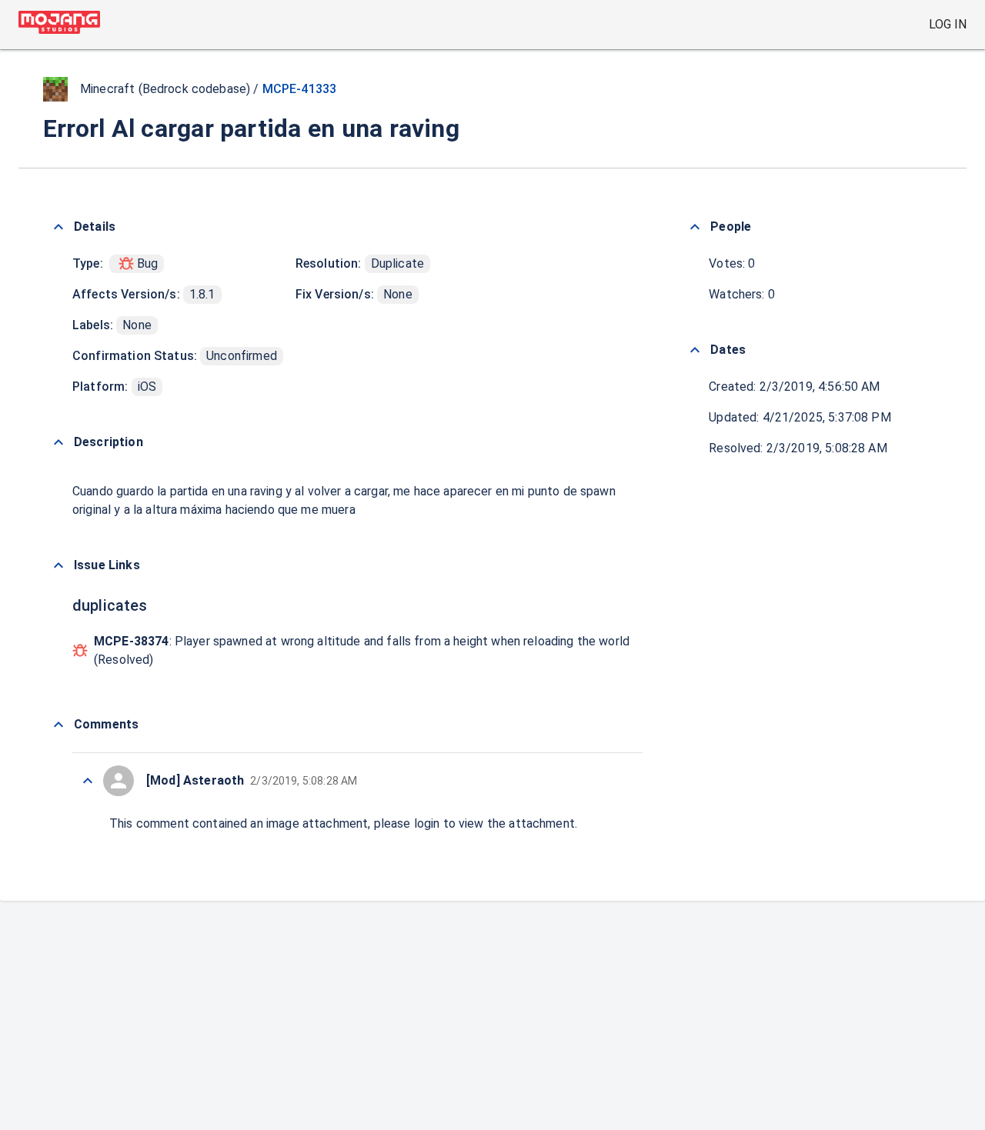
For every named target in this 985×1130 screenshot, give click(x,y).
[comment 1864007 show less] (87, 780)
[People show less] (694, 227)
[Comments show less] (58, 724)
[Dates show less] (694, 350)
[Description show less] (58, 442)
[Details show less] (58, 227)
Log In (948, 24)
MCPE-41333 (299, 89)
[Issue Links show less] (58, 565)
